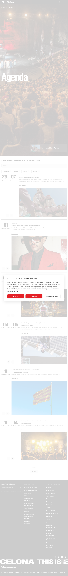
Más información (12, 291)
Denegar (34, 296)
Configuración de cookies (52, 296)
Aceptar (16, 296)
